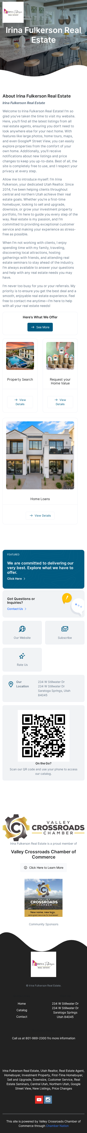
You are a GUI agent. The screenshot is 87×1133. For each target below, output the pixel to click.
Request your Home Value (60, 381)
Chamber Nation (57, 1126)
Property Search (20, 379)
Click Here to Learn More (46, 867)
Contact (21, 1016)
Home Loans (40, 499)
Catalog (21, 1010)
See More (42, 327)
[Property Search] (20, 356)
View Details (21, 402)
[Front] (14, 12)
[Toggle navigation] (80, 12)
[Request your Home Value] (60, 356)
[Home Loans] (40, 455)
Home (22, 1003)
